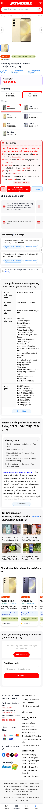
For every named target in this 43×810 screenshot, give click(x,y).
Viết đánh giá (21, 654)
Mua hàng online (28, 726)
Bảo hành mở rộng (29, 755)
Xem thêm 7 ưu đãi (20, 182)
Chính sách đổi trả (29, 764)
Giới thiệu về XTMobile (30, 699)
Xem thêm (21, 411)
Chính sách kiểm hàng (30, 776)
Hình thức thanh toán (29, 730)
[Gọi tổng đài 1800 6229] (2, 3)
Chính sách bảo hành (30, 767)
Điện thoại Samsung (25, 16)
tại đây (7, 272)
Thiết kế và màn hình (14, 449)
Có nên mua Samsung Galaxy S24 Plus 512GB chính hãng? (19, 465)
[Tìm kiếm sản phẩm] (39, 9)
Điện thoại (13, 16)
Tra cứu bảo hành (28, 733)
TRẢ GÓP (36, 189)
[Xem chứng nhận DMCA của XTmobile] (15, 767)
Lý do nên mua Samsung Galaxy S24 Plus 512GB (20, 445)
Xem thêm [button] (21, 504)
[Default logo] (4, 48)
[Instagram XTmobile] (16, 755)
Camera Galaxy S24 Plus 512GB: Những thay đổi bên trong (21, 459)
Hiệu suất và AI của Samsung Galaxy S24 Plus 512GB (20, 454)
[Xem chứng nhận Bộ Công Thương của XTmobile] (7, 767)
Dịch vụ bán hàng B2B (30, 745)
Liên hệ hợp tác (28, 703)
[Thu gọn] (37, 440)
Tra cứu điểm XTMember (31, 736)
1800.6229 (26, 270)
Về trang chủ (27, 712)
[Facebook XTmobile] (3, 755)
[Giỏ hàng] (40, 3)
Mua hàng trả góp (28, 723)
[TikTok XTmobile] (12, 755)
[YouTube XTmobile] (8, 755)
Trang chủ (4, 16)
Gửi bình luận (21, 676)
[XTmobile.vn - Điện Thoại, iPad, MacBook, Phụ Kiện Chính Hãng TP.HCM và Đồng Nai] (21, 3)
